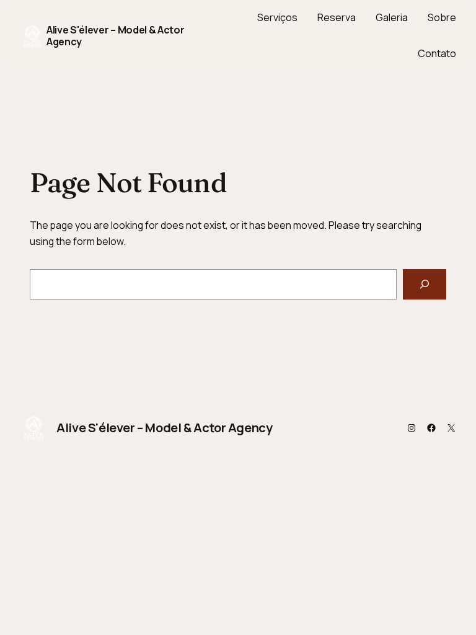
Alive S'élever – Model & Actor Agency (115, 35)
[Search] (424, 284)
